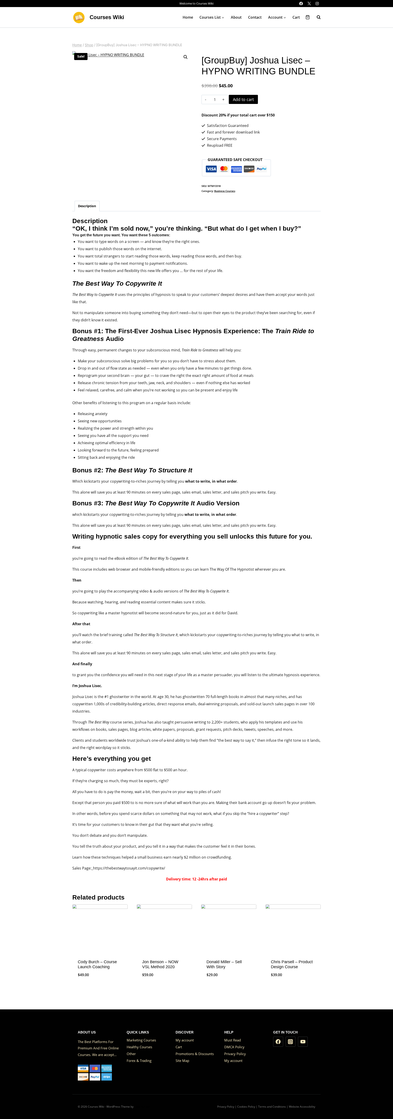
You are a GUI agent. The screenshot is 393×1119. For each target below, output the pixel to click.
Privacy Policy (235, 1053)
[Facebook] (301, 3)
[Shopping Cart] (307, 17)
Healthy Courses (139, 1047)
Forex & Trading (139, 1060)
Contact (255, 17)
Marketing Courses (141, 1040)
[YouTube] (303, 1042)
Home (188, 17)
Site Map (182, 1060)
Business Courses (224, 191)
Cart (296, 17)
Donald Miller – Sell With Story (224, 964)
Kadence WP (142, 1107)
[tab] (87, 206)
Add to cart (243, 99)
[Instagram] (317, 3)
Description (87, 206)
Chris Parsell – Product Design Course (292, 964)
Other (131, 1053)
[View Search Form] (316, 17)
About (236, 17)
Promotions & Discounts (195, 1053)
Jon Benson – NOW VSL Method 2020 (160, 964)
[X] (309, 3)
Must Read (232, 1040)
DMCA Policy (234, 1047)
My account (185, 1040)
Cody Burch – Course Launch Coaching (97, 964)
